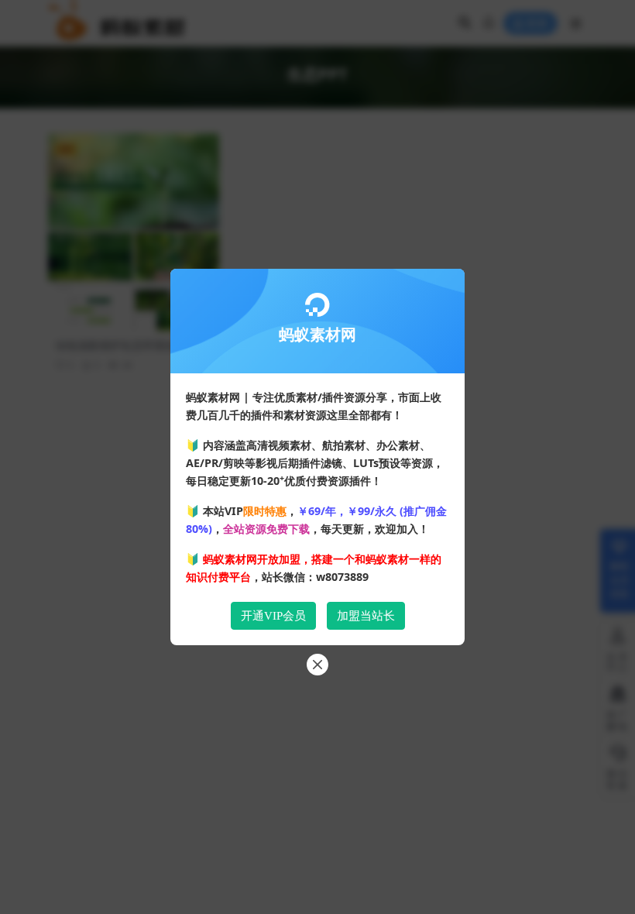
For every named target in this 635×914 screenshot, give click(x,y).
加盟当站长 (366, 616)
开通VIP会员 (273, 616)
